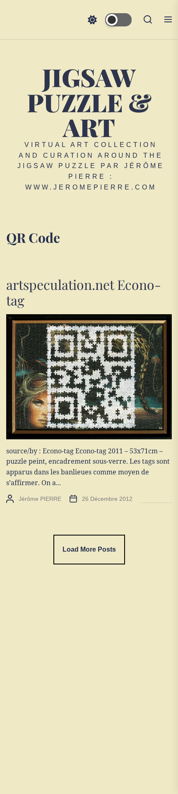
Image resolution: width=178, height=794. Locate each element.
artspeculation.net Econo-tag (83, 292)
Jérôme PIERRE (40, 498)
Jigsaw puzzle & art (89, 102)
